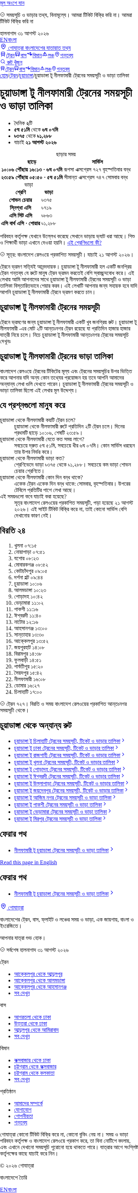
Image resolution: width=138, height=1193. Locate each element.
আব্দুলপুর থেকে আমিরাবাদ (36, 1030)
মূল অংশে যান (12, 3)
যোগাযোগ (22, 1110)
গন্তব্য (66, 55)
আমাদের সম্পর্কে (28, 1103)
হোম (4, 75)
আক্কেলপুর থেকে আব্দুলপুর (38, 974)
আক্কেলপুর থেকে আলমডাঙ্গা (39, 980)
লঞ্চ (51, 55)
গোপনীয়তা (23, 1116)
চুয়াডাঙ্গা (26, 75)
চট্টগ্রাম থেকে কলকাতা (34, 1073)
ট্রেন (10, 55)
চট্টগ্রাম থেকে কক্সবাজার (35, 1067)
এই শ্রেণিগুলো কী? (84, 243)
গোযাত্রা (15, 908)
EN (4, 40)
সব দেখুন (22, 993)
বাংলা (12, 40)
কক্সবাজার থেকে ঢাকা (32, 1060)
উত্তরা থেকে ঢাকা (30, 1024)
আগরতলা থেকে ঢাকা (32, 1017)
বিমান (37, 55)
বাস (24, 55)
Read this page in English (28, 862)
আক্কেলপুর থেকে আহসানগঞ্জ (40, 987)
